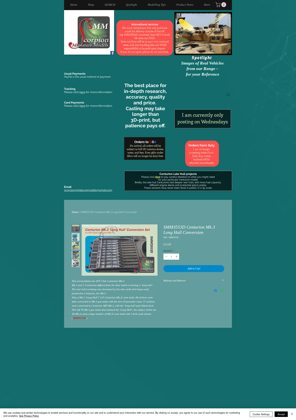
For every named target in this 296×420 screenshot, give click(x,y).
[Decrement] (166, 257)
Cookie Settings (261, 414)
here (82, 92)
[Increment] (177, 257)
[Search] (228, 95)
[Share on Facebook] (215, 291)
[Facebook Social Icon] (112, 53)
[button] (221, 4)
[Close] (292, 414)
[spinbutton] (171, 257)
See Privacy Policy (29, 415)
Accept (281, 414)
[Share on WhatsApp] (222, 291)
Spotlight (202, 57)
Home (75, 212)
